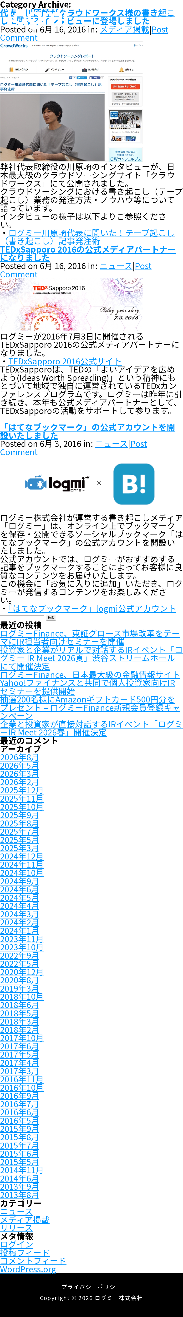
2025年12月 (22, 790)
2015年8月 (19, 1137)
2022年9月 (19, 955)
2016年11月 (22, 1079)
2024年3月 (19, 914)
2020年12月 (22, 971)
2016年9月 (19, 1095)
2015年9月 (19, 1128)
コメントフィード (33, 1260)
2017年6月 (19, 1046)
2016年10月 (22, 1087)
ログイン (16, 1244)
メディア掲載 (25, 1219)
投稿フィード (25, 1252)
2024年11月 (22, 864)
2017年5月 (19, 1054)
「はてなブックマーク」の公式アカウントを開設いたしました (87, 431)
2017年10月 (22, 1037)
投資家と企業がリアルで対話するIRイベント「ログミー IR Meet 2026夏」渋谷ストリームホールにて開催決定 (91, 657)
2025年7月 (19, 831)
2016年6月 (19, 1112)
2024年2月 (19, 922)
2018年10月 (22, 996)
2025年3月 (19, 847)
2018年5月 (19, 1013)
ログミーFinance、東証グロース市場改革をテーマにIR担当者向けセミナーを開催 (90, 637)
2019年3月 (19, 988)
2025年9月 (19, 814)
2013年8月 (19, 1194)
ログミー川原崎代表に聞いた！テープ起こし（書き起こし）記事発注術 (87, 237)
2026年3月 (19, 773)
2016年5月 (19, 1120)
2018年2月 (19, 1029)
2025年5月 (19, 839)
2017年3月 (19, 1071)
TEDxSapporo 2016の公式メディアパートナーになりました (88, 253)
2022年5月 (19, 963)
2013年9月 (19, 1186)
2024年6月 (19, 889)
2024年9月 (19, 881)
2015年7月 (19, 1145)
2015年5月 (19, 1161)
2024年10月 (22, 872)
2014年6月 (19, 1178)
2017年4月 (19, 1062)
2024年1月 (19, 930)
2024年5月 (19, 897)
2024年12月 (22, 856)
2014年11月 (22, 1170)
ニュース (116, 265)
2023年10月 (22, 947)
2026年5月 (19, 765)
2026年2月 (19, 782)
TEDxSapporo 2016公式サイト (65, 361)
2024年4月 (19, 905)
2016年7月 (19, 1104)
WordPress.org (28, 1269)
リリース (16, 1227)
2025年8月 (19, 823)
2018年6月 (19, 1004)
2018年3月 (19, 1021)
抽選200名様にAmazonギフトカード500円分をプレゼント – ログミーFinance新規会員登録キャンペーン (90, 707)
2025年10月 (22, 806)
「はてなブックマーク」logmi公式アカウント (92, 608)
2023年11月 (22, 939)
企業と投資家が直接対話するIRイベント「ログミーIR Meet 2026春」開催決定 (91, 728)
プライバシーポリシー (91, 1287)
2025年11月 (22, 798)
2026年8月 (19, 757)
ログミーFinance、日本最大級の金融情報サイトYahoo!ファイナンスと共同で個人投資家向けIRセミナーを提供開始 (90, 682)
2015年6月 (19, 1153)
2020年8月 (19, 980)
